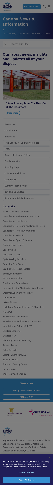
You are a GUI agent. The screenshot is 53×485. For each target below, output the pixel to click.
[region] (26, 469)
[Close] (50, 457)
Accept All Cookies (26, 480)
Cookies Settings (26, 472)
